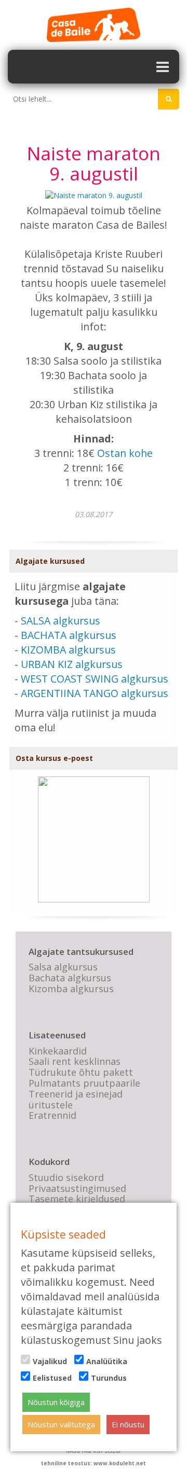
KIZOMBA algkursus (68, 650)
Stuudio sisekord (66, 1177)
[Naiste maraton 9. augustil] (93, 195)
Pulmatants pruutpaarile (84, 1083)
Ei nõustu (128, 1424)
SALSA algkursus (60, 621)
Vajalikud (50, 1361)
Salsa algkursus (63, 967)
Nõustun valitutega (61, 1424)
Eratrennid (52, 1115)
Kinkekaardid (58, 1051)
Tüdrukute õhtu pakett (81, 1072)
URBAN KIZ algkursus (72, 664)
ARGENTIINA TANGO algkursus (94, 693)
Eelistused (52, 1378)
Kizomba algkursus (71, 988)
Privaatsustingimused (77, 1188)
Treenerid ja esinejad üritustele (76, 1099)
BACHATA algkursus (68, 635)
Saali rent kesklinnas (75, 1061)
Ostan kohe (125, 453)
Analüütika (106, 1361)
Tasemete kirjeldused (77, 1198)
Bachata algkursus (70, 977)
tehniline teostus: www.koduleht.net (93, 1463)
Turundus (109, 1378)
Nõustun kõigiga (56, 1402)
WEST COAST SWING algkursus (94, 679)
